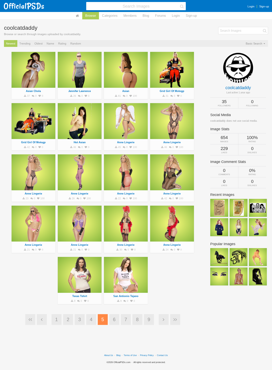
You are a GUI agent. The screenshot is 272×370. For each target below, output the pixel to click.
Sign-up (264, 6)
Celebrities (79, 85)
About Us (108, 355)
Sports (33, 136)
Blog (146, 15)
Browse (90, 15)
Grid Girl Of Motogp (172, 91)
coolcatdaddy (238, 87)
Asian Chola (33, 91)
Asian (125, 91)
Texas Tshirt (79, 296)
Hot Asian (80, 142)
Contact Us (162, 355)
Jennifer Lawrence (79, 91)
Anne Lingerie (125, 142)
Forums (160, 15)
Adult (33, 85)
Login (251, 6)
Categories (109, 15)
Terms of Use (130, 355)
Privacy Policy (147, 355)
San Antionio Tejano (125, 296)
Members (130, 15)
